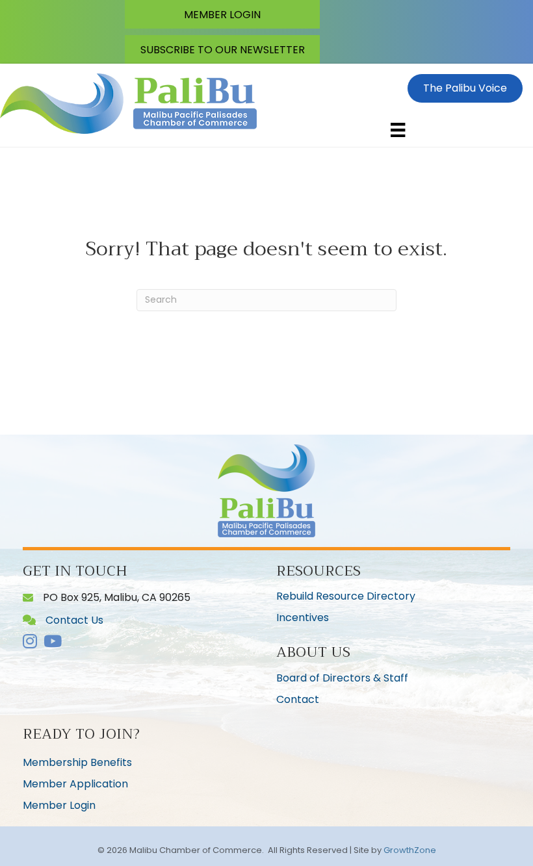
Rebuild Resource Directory (345, 596)
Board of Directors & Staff (342, 677)
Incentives (302, 617)
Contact (297, 699)
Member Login (59, 805)
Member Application (75, 783)
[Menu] (398, 130)
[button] (222, 14)
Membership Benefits (77, 762)
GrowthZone (410, 850)
